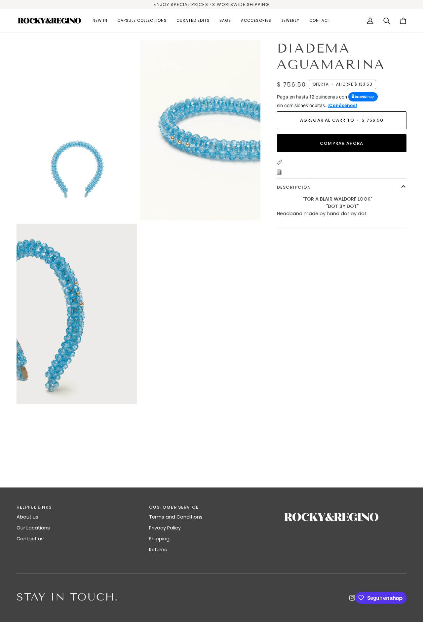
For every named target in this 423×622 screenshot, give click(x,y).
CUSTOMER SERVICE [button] (174, 507)
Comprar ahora (341, 143)
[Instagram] (352, 598)
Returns (158, 549)
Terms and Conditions (176, 517)
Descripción (294, 187)
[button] (142, 20)
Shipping (159, 538)
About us (27, 517)
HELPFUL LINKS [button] (34, 507)
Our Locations (33, 528)
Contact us (30, 538)
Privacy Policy (165, 528)
